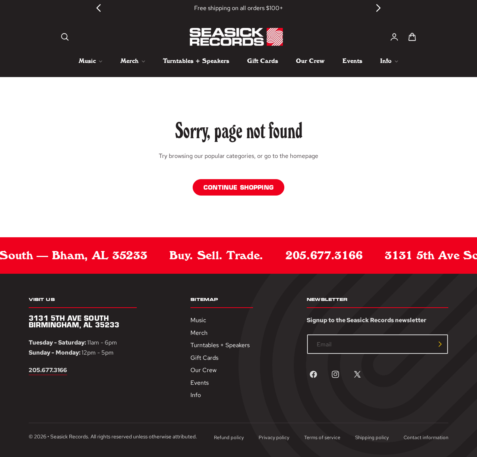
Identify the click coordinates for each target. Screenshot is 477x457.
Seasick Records (69, 437)
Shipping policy (372, 437)
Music (198, 320)
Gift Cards (204, 358)
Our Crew (203, 370)
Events (199, 383)
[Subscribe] (440, 344)
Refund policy (229, 437)
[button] (64, 36)
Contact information (426, 437)
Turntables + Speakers (220, 345)
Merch (199, 333)
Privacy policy (274, 437)
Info (195, 395)
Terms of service (322, 437)
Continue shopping (238, 187)
